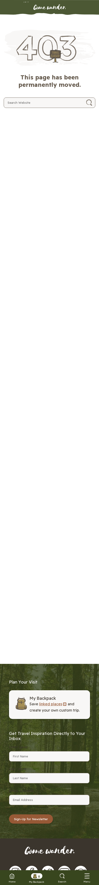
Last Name (17, 769)
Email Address (21, 791)
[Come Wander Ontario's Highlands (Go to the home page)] (49, 7)
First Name (18, 747)
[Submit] (89, 102)
